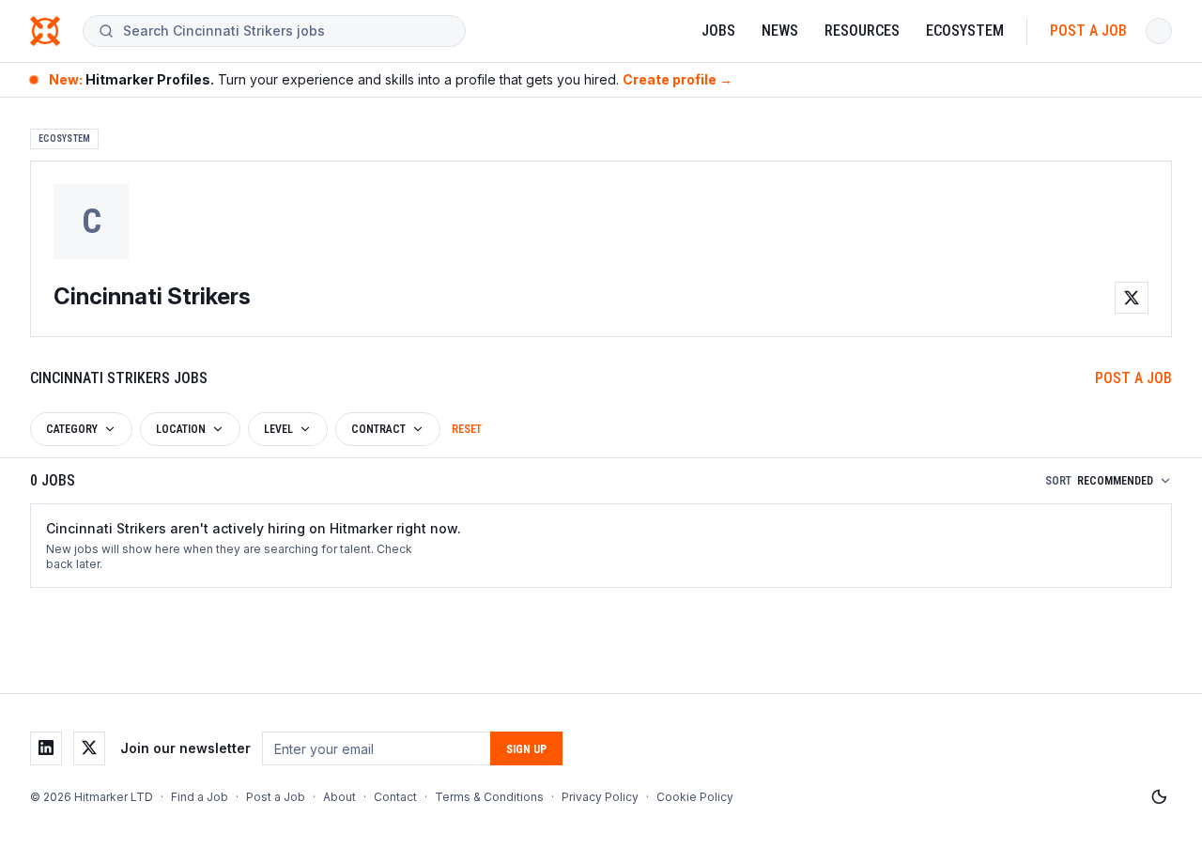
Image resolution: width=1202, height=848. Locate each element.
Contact (395, 797)
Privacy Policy (600, 797)
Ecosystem (965, 30)
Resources (862, 30)
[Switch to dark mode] (1159, 797)
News (780, 30)
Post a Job (1088, 30)
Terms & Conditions (489, 797)
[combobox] (286, 31)
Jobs (718, 30)
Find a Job (199, 797)
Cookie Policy (694, 797)
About (339, 797)
